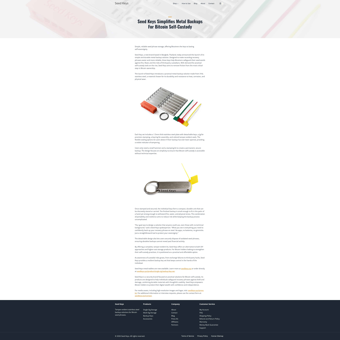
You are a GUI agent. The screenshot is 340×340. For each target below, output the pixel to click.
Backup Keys (148, 316)
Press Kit (174, 319)
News (170, 17)
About (203, 3)
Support (202, 328)
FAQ (201, 313)
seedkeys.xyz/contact (143, 296)
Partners (174, 325)
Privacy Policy (202, 336)
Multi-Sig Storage (149, 313)
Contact (211, 3)
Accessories (147, 319)
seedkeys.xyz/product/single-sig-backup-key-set (156, 271)
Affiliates (174, 322)
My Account (204, 310)
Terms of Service (187, 336)
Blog (195, 3)
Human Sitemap (217, 336)
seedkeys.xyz (186, 268)
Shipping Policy (205, 316)
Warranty (203, 322)
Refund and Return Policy (209, 319)
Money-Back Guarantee (208, 325)
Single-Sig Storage (150, 310)
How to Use (186, 3)
